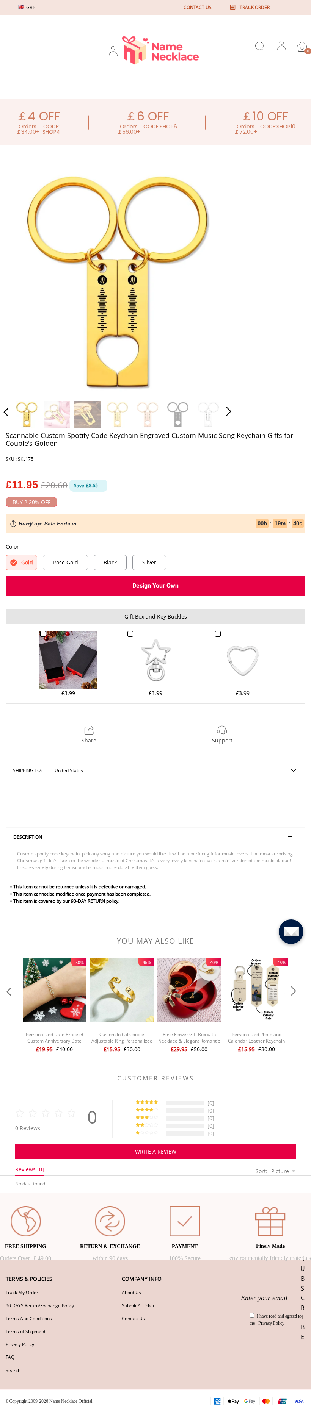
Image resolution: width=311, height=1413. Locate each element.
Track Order (255, 7)
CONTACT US (198, 7)
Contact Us (133, 1318)
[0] (302, 47)
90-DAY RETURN (88, 901)
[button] (21, 280)
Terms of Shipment (26, 1331)
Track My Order (22, 1292)
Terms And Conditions (29, 1318)
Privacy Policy (20, 1344)
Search (13, 1370)
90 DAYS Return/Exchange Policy (40, 1305)
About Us (131, 1292)
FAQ (10, 1357)
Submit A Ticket (138, 1305)
